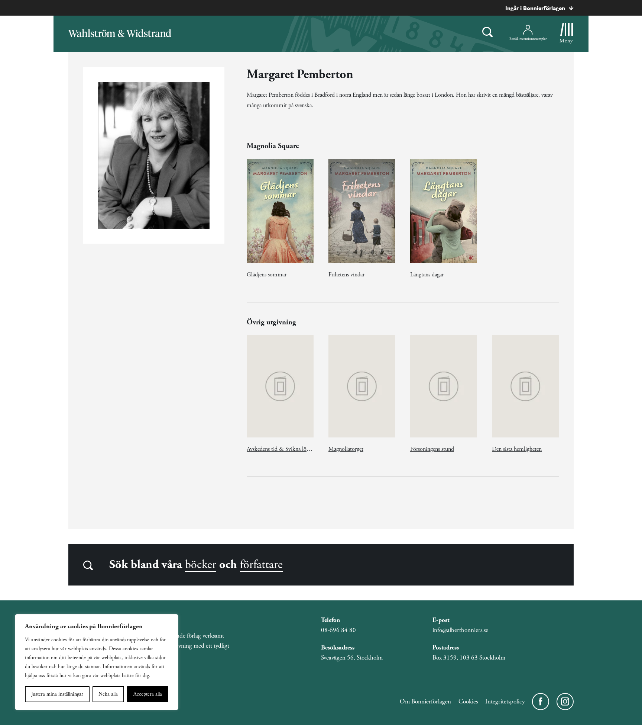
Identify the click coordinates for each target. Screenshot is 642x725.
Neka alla (108, 694)
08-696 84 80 (338, 630)
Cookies (468, 701)
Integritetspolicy (505, 701)
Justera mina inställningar (57, 694)
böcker (200, 564)
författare (261, 564)
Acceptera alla (147, 694)
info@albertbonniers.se (460, 630)
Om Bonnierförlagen (425, 701)
